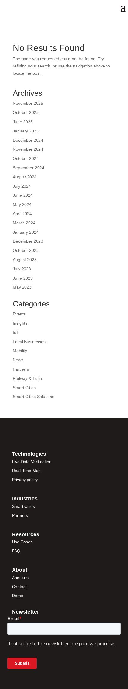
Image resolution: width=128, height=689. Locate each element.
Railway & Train (27, 378)
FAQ (16, 550)
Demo (17, 595)
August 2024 (25, 177)
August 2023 (25, 259)
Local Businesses (29, 341)
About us (20, 577)
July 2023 (22, 268)
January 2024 (26, 232)
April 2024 (22, 213)
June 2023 (23, 278)
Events (19, 314)
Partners (21, 369)
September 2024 (28, 167)
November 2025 (28, 103)
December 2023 (28, 241)
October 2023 (26, 250)
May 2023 (22, 287)
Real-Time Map (26, 470)
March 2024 (24, 223)
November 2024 (28, 149)
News (18, 359)
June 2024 (23, 195)
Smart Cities (24, 387)
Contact (19, 586)
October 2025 (26, 112)
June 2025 (23, 121)
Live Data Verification (31, 461)
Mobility (20, 350)
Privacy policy (25, 479)
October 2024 (26, 158)
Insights (20, 323)
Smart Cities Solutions (33, 396)
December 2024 (28, 140)
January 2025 (26, 131)
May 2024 (22, 204)
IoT (16, 332)
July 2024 (22, 186)
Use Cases (22, 542)
